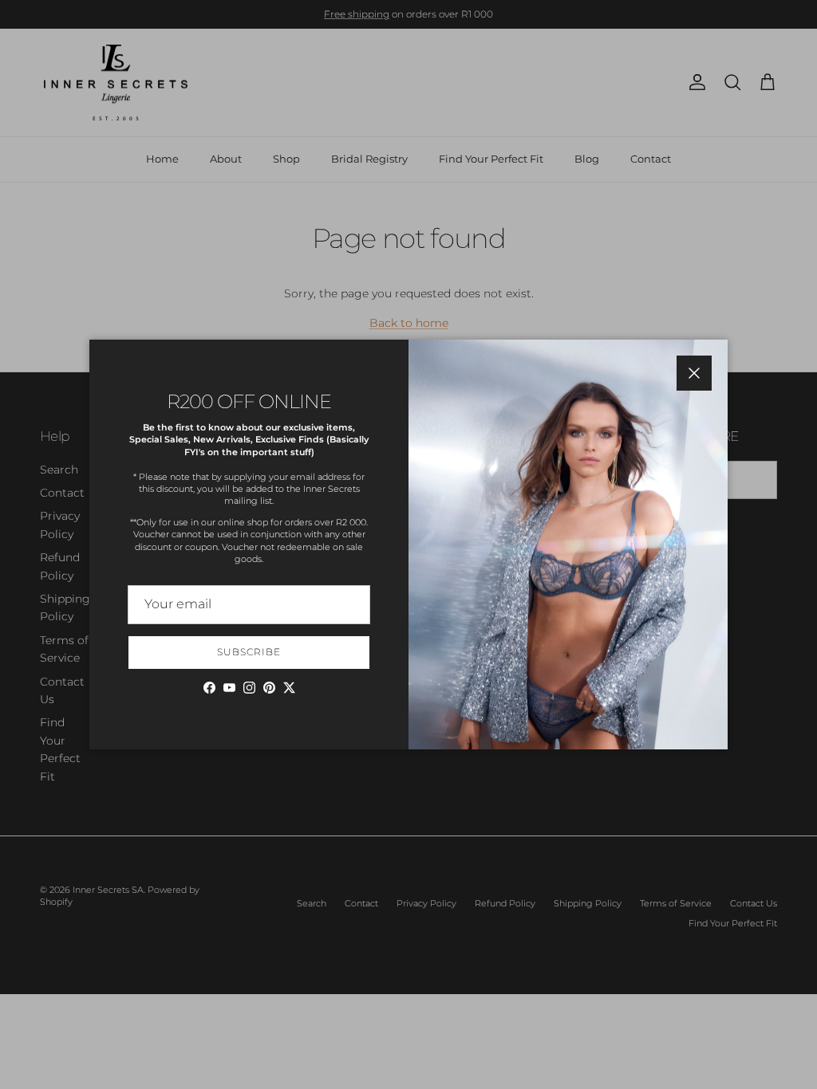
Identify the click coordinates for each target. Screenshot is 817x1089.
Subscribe (249, 652)
